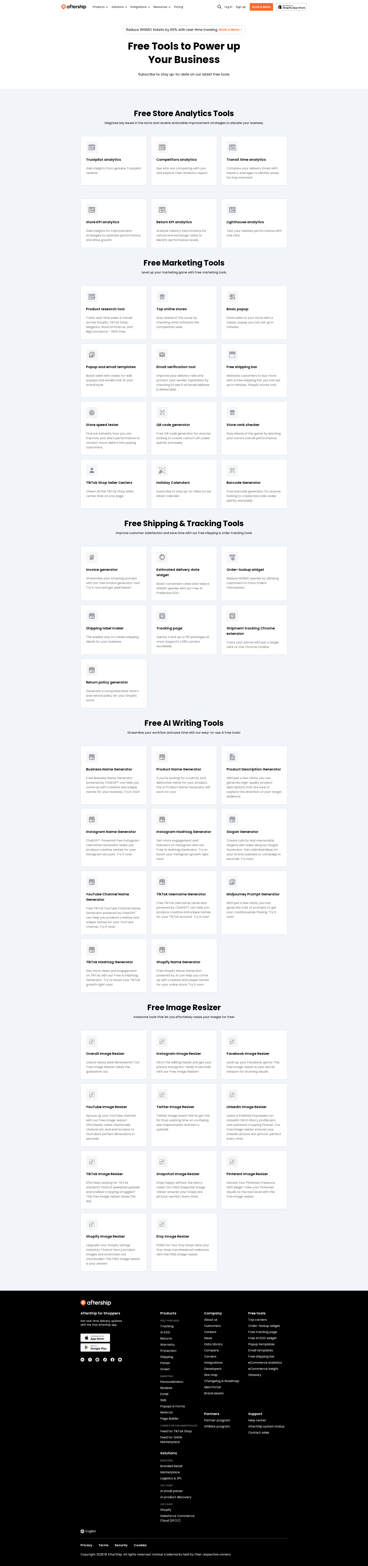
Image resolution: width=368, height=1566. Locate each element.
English (90, 1531)
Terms (103, 1545)
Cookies (140, 1545)
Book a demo (261, 7)
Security (121, 1545)
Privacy (86, 1545)
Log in (228, 7)
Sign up (241, 7)
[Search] (219, 7)
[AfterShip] (74, 6)
